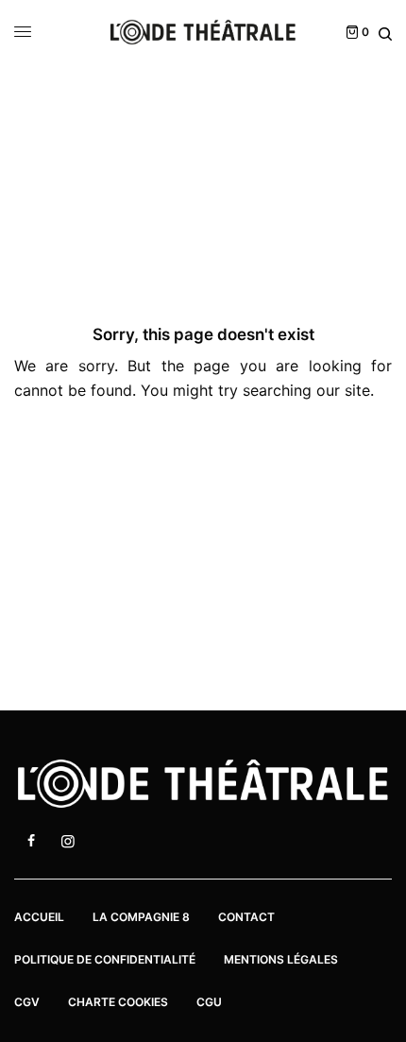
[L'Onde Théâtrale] (203, 32)
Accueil (39, 917)
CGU (209, 1002)
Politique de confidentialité (104, 959)
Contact (246, 917)
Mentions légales (281, 959)
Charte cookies (118, 1002)
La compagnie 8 (141, 917)
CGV (27, 1002)
